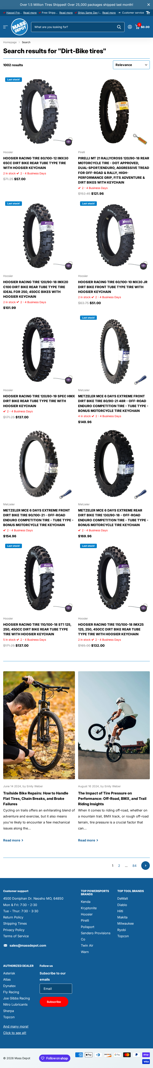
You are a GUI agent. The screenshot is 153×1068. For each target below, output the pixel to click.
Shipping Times (15, 923)
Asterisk (9, 973)
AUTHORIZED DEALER (18, 965)
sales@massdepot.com (28, 945)
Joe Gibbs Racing (16, 998)
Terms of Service (16, 936)
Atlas (7, 979)
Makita (122, 917)
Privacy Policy (14, 930)
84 (134, 866)
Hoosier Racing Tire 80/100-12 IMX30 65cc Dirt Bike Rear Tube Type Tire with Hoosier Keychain (35, 163)
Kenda (85, 902)
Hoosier (87, 914)
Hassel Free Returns (19, 12)
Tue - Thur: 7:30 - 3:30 (20, 911)
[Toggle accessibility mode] (148, 12)
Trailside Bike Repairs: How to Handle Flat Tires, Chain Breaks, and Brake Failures (39, 760)
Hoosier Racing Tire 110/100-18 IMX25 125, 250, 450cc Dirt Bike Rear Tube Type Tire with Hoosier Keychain (111, 629)
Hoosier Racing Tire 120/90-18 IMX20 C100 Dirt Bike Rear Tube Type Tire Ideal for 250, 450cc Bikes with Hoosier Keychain (35, 289)
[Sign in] (130, 26)
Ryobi (121, 930)
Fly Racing (11, 992)
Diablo (122, 905)
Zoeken (119, 27)
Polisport (87, 927)
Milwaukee (125, 923)
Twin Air (87, 945)
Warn (85, 952)
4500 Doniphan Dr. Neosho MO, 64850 (33, 898)
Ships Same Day (88, 12)
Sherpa (8, 1011)
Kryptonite (89, 908)
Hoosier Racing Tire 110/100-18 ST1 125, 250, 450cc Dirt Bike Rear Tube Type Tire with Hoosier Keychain (37, 629)
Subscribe (54, 1001)
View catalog (5, 27)
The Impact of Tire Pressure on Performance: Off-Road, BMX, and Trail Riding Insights (114, 760)
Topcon (123, 936)
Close (148, 4)
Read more (30, 12)
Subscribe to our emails (53, 976)
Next (145, 865)
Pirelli (85, 920)
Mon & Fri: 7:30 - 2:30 (20, 905)
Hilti (120, 911)
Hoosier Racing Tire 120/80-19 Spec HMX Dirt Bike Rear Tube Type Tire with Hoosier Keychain (39, 401)
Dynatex (9, 986)
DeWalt (122, 898)
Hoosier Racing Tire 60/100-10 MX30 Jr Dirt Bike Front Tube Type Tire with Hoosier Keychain (112, 287)
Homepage (10, 42)
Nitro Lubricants (15, 1004)
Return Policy (13, 917)
